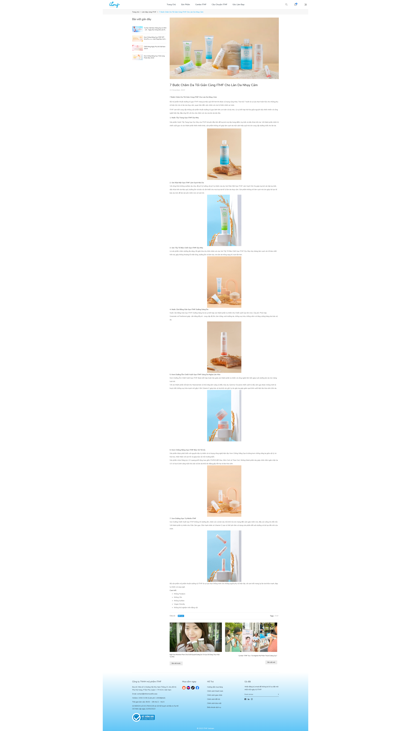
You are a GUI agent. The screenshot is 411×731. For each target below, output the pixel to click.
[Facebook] (245, 699)
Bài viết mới (271, 662)
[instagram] (252, 699)
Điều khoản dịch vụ (214, 707)
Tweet (181, 616)
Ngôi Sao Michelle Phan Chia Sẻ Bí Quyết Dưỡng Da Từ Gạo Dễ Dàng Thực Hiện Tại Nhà (195, 656)
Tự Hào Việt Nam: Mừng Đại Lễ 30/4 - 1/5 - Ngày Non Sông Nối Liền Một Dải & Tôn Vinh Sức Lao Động (155, 29)
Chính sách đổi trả (213, 699)
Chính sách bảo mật (214, 703)
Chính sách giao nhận (214, 695)
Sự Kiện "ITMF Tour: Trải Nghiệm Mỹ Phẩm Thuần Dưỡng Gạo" (258, 656)
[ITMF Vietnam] (115, 4)
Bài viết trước (176, 663)
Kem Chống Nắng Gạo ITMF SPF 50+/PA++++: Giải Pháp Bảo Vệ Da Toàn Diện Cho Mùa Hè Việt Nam (155, 38)
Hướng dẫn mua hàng (215, 687)
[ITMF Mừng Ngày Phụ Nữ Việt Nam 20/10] (137, 48)
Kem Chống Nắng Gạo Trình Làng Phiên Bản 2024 (154, 57)
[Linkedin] (248, 699)
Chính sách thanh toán (215, 691)
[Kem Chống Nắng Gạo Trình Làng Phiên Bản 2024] (137, 57)
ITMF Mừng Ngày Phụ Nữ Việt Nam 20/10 (154, 48)
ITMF (276, 616)
